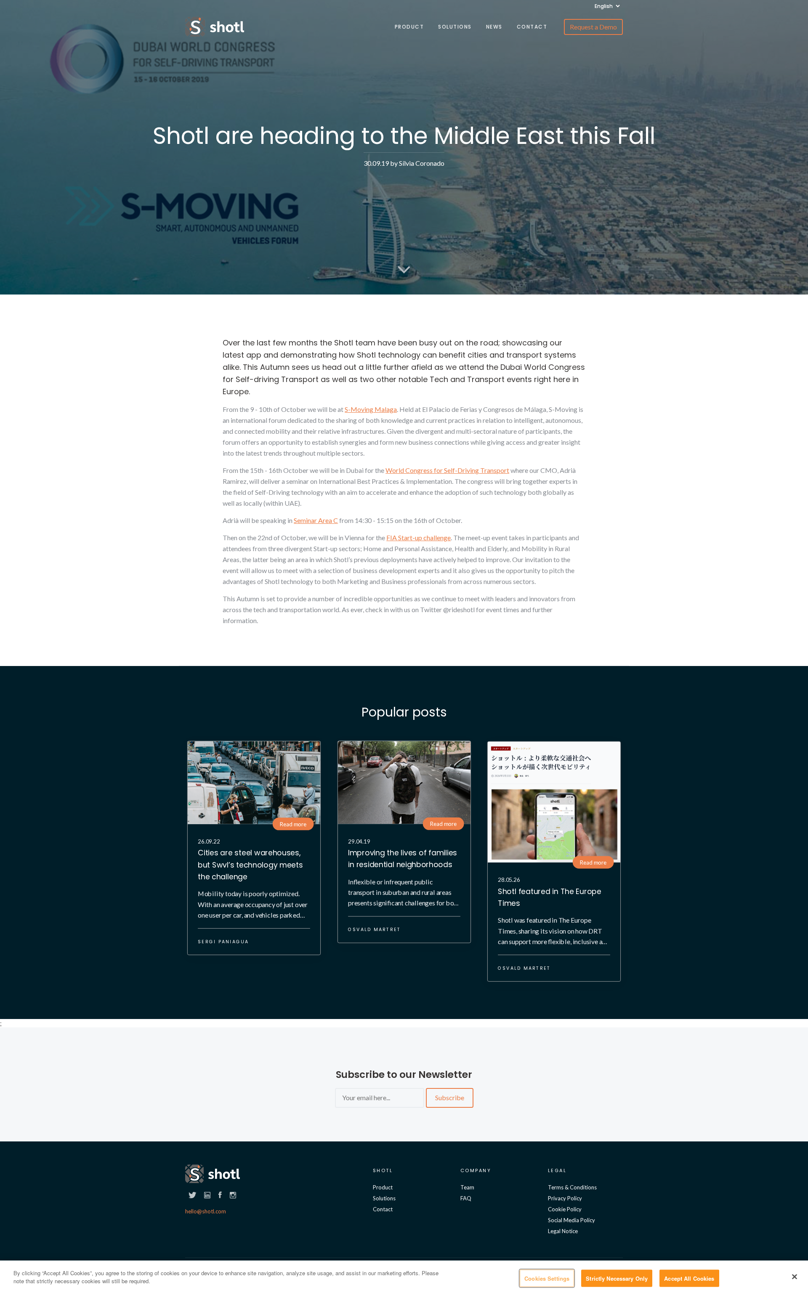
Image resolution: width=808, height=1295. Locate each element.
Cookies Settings (546, 1278)
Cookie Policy (565, 1209)
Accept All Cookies (689, 1278)
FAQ (465, 1198)
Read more (293, 823)
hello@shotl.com (205, 1211)
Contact (532, 26)
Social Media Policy (571, 1220)
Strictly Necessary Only (617, 1278)
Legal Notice (563, 1231)
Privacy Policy (565, 1198)
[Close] (794, 1276)
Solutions (455, 26)
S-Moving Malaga (371, 409)
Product (409, 26)
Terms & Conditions (572, 1187)
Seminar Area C (316, 520)
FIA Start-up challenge (418, 537)
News (494, 26)
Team (467, 1187)
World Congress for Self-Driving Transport (447, 470)
